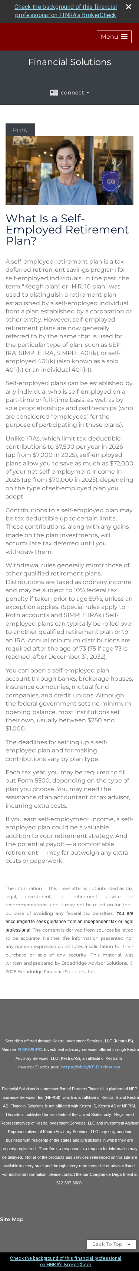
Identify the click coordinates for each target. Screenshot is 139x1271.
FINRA (24, 1049)
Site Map (12, 1219)
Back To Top (108, 1244)
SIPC (37, 1049)
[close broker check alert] (129, 7)
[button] (114, 36)
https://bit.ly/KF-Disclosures (91, 1067)
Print (20, 129)
